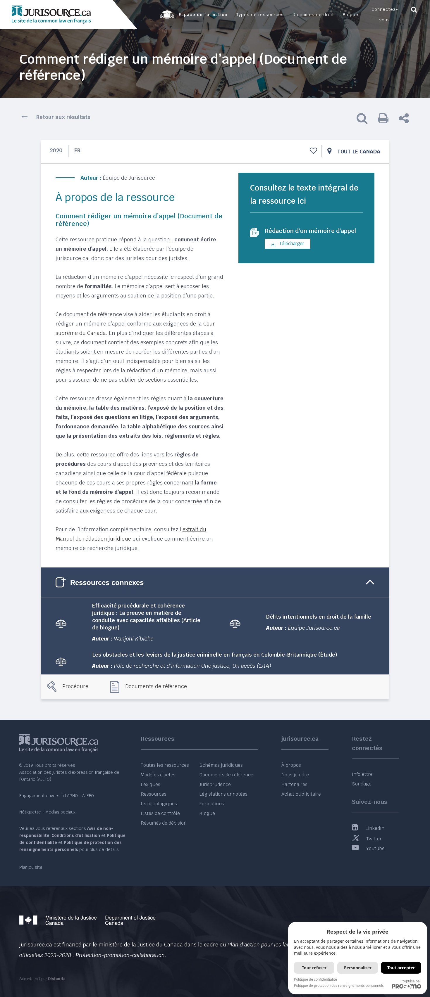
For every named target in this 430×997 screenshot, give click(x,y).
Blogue (207, 813)
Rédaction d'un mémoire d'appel (310, 231)
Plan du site (30, 867)
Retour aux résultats (63, 117)
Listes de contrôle (160, 813)
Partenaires (294, 784)
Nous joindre (295, 775)
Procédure (75, 686)
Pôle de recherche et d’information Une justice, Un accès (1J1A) (192, 665)
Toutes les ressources (165, 765)
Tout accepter (401, 967)
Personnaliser (357, 967)
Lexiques (150, 784)
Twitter (374, 839)
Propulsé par (410, 981)
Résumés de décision (164, 823)
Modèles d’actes (158, 775)
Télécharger (291, 243)
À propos (291, 765)
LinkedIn (374, 828)
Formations (211, 804)
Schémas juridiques (221, 765)
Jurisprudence (215, 784)
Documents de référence (156, 686)
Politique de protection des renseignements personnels (339, 985)
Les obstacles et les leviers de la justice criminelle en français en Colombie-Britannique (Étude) (214, 654)
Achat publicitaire (301, 794)
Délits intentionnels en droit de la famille (318, 616)
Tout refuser (314, 967)
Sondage (361, 784)
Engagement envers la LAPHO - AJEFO (56, 795)
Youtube (375, 848)
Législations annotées (223, 794)
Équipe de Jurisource (129, 177)
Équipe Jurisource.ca (314, 627)
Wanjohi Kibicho (134, 638)
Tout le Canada (358, 151)
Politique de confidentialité (315, 979)
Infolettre (362, 774)
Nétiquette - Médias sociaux (47, 812)
